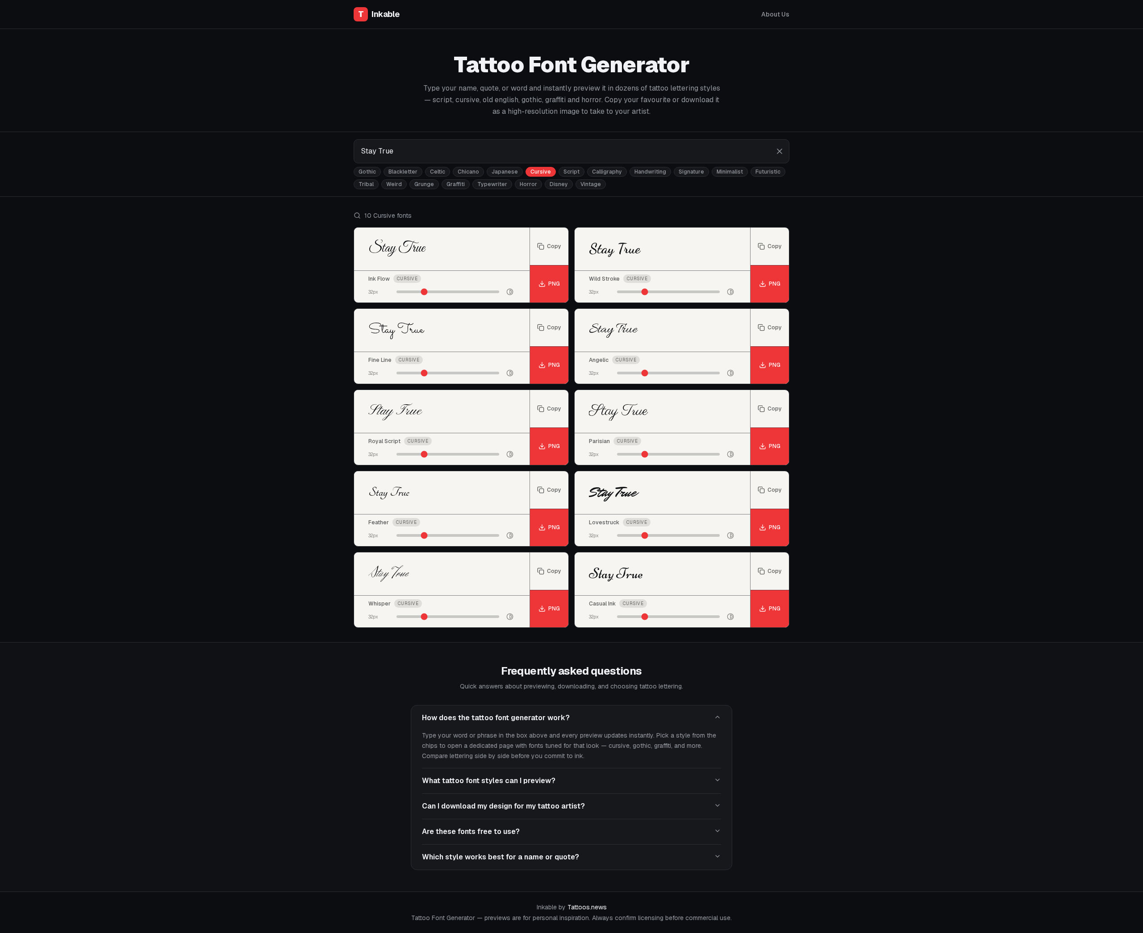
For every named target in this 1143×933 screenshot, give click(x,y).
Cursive (540, 171)
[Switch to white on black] (510, 291)
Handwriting (650, 171)
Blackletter (402, 171)
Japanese (505, 171)
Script (571, 171)
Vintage (590, 184)
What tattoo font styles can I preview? (488, 780)
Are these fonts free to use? (471, 831)
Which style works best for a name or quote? (500, 857)
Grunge (424, 184)
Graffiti (455, 184)
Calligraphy (607, 171)
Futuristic (767, 171)
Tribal (366, 184)
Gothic (367, 171)
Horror (528, 184)
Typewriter (492, 184)
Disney (559, 184)
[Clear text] (779, 151)
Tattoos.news (587, 907)
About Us (775, 14)
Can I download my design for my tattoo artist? (503, 806)
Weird (394, 184)
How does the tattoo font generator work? (496, 717)
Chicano (468, 171)
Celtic (437, 171)
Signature (691, 171)
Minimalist (730, 171)
